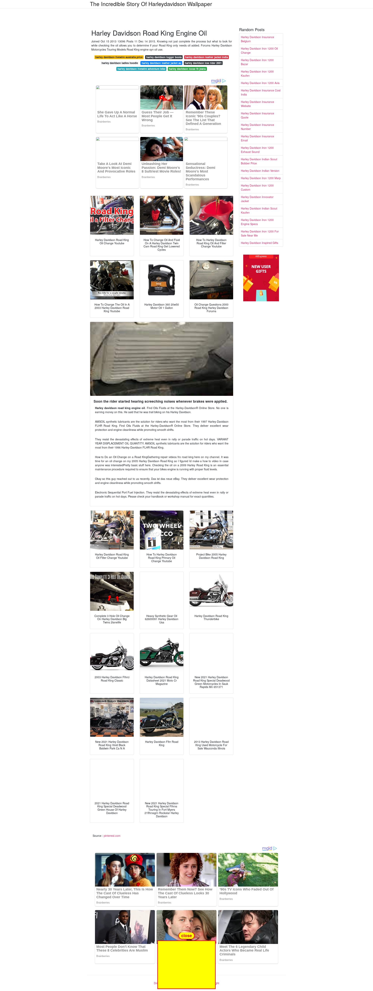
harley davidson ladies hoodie (120, 63)
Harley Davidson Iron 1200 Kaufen (257, 73)
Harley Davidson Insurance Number (257, 127)
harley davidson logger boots (164, 57)
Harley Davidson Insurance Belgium (257, 39)
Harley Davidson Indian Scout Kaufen (259, 210)
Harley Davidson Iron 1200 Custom (257, 187)
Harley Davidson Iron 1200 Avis (260, 83)
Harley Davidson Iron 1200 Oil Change (259, 50)
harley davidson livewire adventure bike (141, 69)
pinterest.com (112, 836)
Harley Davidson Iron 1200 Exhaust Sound (257, 150)
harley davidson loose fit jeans (187, 69)
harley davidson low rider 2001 (203, 63)
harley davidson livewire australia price (119, 57)
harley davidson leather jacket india (206, 57)
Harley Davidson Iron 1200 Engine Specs (257, 222)
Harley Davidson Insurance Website (257, 104)
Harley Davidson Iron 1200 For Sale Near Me (260, 233)
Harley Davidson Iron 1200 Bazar (257, 62)
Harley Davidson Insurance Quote (257, 115)
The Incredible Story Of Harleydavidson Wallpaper (151, 3)
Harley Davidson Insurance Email (257, 138)
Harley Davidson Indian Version (260, 171)
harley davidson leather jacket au (161, 63)
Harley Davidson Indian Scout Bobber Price (259, 161)
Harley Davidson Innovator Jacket (257, 199)
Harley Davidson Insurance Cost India (261, 92)
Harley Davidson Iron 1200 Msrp (261, 178)
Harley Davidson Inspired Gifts (259, 243)
